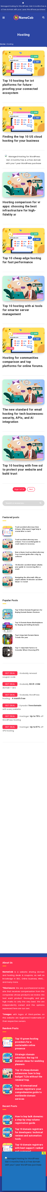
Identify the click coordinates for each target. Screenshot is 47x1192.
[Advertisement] (23, 847)
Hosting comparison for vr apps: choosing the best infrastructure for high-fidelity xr (21, 208)
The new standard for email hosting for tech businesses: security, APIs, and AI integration (23, 416)
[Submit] (41, 502)
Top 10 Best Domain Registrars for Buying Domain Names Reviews (28, 611)
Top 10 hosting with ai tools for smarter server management (22, 310)
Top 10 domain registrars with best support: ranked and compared (29, 1148)
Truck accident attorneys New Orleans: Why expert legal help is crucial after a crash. (28, 529)
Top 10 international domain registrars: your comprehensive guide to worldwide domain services (28, 1092)
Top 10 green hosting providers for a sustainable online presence (26, 1043)
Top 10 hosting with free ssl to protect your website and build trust (23, 469)
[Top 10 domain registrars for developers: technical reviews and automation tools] (8, 1132)
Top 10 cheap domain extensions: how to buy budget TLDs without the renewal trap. (28, 1075)
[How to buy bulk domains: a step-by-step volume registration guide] (8, 1120)
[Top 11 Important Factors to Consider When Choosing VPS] (8, 652)
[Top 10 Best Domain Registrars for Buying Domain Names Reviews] (8, 614)
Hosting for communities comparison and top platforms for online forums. (23, 362)
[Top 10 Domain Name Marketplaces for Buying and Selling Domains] (8, 627)
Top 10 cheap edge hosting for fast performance (22, 260)
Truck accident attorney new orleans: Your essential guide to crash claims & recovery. (27, 542)
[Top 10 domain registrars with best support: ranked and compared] (8, 1148)
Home (2, 44)
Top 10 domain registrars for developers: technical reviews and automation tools (29, 1134)
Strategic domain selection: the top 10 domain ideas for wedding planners (29, 1059)
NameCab (8, 972)
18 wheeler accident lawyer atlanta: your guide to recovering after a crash (29, 567)
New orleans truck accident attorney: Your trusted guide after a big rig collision (29, 554)
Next (31, 489)
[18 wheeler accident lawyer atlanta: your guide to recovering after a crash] (8, 569)
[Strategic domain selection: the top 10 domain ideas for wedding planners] (8, 1058)
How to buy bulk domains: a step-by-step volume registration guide (29, 1119)
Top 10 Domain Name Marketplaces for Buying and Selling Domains (29, 624)
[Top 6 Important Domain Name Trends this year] (8, 639)
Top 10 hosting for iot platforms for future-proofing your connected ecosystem (20, 87)
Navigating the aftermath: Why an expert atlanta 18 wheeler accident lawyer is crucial (28, 580)
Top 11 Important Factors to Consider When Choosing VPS (27, 649)
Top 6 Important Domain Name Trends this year (27, 636)
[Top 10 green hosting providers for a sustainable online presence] (8, 1042)
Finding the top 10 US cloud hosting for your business (22, 138)
